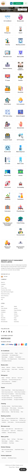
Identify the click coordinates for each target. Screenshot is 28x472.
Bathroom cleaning (5, 411)
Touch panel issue (5, 430)
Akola (2, 315)
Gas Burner (4, 457)
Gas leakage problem (14, 355)
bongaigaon (3, 310)
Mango (15, 319)
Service (21, 353)
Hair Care (4, 371)
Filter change (20, 439)
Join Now (5, 276)
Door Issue (20, 377)
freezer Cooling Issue (6, 381)
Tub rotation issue (14, 420)
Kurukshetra (16, 321)
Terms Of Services (4, 295)
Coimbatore (3, 312)
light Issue (14, 377)
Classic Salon (14, 369)
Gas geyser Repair (5, 395)
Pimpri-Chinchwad (17, 310)
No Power (8, 377)
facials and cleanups (6, 369)
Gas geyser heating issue (16, 395)
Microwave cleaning (12, 432)
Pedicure (14, 367)
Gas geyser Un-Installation (7, 399)
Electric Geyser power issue (7, 391)
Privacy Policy (4, 288)
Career (2, 286)
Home (20, 9)
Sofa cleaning (21, 408)
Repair (16, 353)
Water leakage (5, 357)
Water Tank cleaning (15, 411)
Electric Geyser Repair (6, 390)
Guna (2, 313)
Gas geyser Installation (18, 399)
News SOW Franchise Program (7, 291)
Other (8, 371)
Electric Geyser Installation (20, 391)
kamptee (15, 308)
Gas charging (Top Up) (12, 358)
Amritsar (15, 313)
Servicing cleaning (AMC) (7, 383)
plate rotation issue (19, 428)
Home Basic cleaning (6, 406)
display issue (22, 418)
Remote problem (21, 358)
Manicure (8, 367)
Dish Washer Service (12, 457)
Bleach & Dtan (20, 367)
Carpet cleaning (5, 409)
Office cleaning (13, 408)
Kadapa (15, 312)
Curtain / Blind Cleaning (14, 409)
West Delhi (3, 317)
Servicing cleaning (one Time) (15, 379)
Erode (15, 317)
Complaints (3, 284)
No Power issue (22, 420)
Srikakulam (3, 319)
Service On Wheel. (11, 465)
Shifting (17, 441)
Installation (11, 357)
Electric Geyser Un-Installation (8, 393)
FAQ (2, 299)
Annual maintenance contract (7, 353)
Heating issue (20, 430)
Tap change (11, 442)
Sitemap (17, 467)
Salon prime (21, 369)
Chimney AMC (8, 451)
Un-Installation (18, 357)
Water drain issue (5, 420)
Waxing (3, 367)
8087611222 (5, 338)
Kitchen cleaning (5, 408)
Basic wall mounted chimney (7, 449)
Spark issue (13, 430)
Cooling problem (5, 355)
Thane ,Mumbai (4, 308)
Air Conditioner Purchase (6, 360)
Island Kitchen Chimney (20, 449)
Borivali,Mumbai (4, 321)
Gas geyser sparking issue (7, 397)
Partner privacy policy (5, 293)
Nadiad (15, 306)
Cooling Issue (4, 379)
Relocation (4, 358)
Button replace (11, 422)
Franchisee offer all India (6, 290)
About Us (3, 282)
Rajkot (2, 306)
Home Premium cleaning (17, 406)
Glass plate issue (9, 428)
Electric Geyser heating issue (18, 390)
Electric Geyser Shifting (20, 393)
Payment (3, 297)
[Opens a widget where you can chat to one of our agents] (23, 469)
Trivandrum (16, 315)
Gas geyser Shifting (18, 397)
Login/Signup (18, 3)
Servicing (4, 439)
